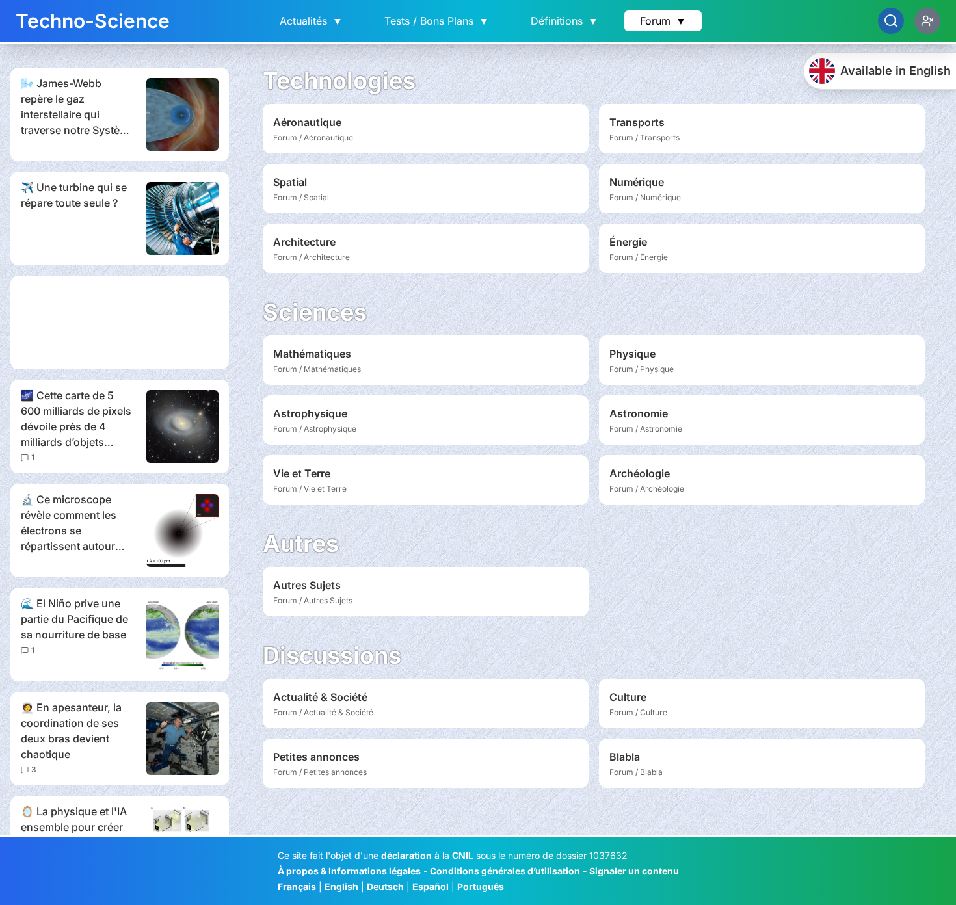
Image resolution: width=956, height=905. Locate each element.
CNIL (462, 855)
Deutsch (385, 886)
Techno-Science (93, 21)
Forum (663, 20)
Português (480, 886)
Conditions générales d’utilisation (505, 870)
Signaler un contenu (634, 870)
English (341, 886)
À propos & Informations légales (349, 870)
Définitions (564, 20)
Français (297, 886)
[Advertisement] (119, 322)
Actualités (311, 20)
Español (430, 886)
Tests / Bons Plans (436, 20)
